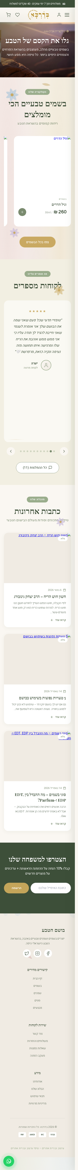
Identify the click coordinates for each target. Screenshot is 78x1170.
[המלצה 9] (27, 451)
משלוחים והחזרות (37, 1041)
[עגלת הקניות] (8, 15)
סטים (37, 1000)
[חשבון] (59, 15)
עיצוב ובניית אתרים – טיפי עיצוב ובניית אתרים (37, 1148)
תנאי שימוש (37, 1096)
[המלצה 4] (44, 451)
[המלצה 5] (41, 451)
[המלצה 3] (47, 451)
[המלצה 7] (34, 451)
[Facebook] (48, 953)
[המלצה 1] (54, 451)
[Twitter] (27, 953)
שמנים (37, 993)
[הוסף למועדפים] (19, 143)
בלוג (63, 538)
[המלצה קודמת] (64, 451)
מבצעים (37, 1008)
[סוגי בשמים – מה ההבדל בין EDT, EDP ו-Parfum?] (37, 756)
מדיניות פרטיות (37, 1103)
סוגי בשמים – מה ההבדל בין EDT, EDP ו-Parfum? (40, 797)
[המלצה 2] (51, 451)
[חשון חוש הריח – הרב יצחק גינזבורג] (37, 558)
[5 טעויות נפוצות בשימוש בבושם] (37, 659)
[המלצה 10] (24, 451)
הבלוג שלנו (37, 1089)
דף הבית (37, 979)
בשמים (37, 986)
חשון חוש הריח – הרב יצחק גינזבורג (40, 596)
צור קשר (37, 1034)
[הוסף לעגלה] (22, 212)
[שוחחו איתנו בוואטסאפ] (8, 1161)
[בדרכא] (38, 15)
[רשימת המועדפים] (17, 15)
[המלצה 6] (37, 451)
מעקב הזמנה (37, 1056)
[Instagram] (37, 953)
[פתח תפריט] (67, 14)
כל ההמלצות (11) (35, 467)
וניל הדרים (59, 204)
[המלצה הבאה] (11, 451)
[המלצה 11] (21, 451)
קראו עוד (60, 620)
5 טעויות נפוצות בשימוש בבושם (42, 697)
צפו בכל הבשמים (37, 242)
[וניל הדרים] (42, 164)
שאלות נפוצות (37, 1048)
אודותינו (37, 1082)
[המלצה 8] (31, 451)
